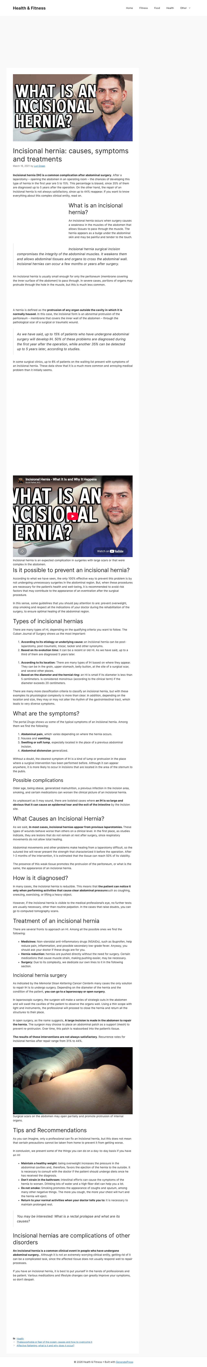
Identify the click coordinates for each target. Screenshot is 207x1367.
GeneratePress (124, 1361)
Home (129, 8)
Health (170, 8)
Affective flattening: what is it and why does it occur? (45, 1345)
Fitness (143, 8)
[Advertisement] (103, 40)
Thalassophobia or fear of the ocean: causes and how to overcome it (54, 1342)
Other (183, 8)
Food (157, 8)
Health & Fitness (29, 8)
